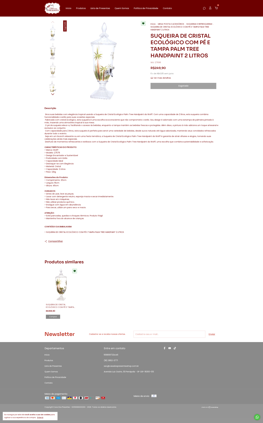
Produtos (81, 8)
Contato (167, 8)
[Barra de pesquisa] (204, 8)
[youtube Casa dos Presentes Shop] (169, 348)
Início (68, 8)
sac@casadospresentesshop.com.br (121, 366)
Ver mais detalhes (162, 78)
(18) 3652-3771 (111, 360)
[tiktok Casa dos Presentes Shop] (175, 348)
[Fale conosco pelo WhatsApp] (257, 417)
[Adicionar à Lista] (143, 23)
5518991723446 (111, 354)
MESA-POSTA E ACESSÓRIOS (171, 24)
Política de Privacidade (146, 8)
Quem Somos (122, 8)
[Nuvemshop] (209, 407)
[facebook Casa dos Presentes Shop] (164, 348)
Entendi (40, 417)
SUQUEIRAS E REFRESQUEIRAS (199, 24)
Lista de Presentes (100, 8)
